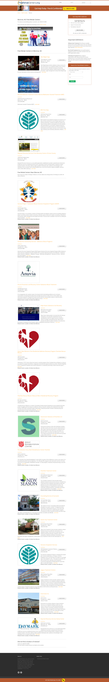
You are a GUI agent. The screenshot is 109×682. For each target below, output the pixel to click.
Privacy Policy (26, 668)
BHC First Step (45, 110)
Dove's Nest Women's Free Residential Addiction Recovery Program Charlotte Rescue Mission (42, 352)
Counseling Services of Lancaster (50, 496)
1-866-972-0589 (42, 21)
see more (44, 72)
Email (41, 112)
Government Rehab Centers (43, 658)
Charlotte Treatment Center (48, 470)
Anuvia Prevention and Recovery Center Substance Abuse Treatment (37, 284)
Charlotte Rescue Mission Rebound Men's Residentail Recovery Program (38, 395)
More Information (79, 47)
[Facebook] (21, 672)
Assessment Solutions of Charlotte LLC (51, 416)
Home (19, 12)
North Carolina (24, 12)
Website (43, 112)
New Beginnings (45, 57)
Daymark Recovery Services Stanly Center (52, 619)
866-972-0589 (80, 30)
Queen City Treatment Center (49, 519)
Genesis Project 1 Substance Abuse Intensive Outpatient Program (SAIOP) (38, 203)
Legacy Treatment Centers (48, 570)
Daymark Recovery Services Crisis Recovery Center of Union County (37, 153)
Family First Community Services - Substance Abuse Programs (35, 241)
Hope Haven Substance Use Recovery (51, 305)
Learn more (62, 59)
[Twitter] (19, 672)
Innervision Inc (45, 593)
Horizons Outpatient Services (49, 545)
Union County (43, 24)
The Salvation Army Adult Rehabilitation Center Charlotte (34, 449)
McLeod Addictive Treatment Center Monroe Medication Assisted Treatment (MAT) (41, 94)
